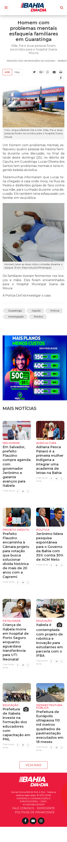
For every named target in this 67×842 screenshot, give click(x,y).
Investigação (16, 316)
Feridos (38, 316)
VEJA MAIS (33, 765)
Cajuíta (36, 310)
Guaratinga (15, 310)
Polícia (55, 310)
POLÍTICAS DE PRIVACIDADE (35, 812)
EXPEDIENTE (46, 808)
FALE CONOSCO (23, 808)
